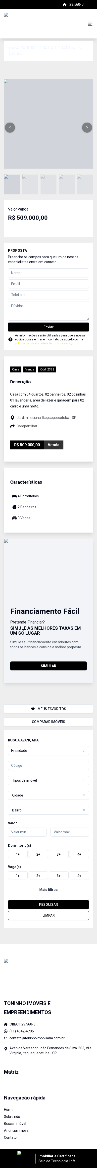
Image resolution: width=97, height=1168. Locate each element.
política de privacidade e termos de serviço (44, 343)
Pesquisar (48, 905)
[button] (10, 128)
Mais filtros (48, 890)
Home (8, 1110)
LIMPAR (49, 915)
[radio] (18, 854)
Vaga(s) (14, 867)
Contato (10, 1137)
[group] (48, 854)
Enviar (49, 327)
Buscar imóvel (15, 1124)
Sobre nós (12, 1117)
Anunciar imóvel (16, 1130)
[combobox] (48, 750)
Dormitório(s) (19, 845)
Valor (12, 823)
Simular (48, 666)
